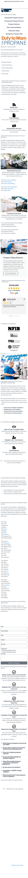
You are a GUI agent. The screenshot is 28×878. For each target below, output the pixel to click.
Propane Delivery (14, 24)
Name (2, 626)
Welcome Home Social (17, 865)
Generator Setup (14, 30)
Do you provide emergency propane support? (12, 757)
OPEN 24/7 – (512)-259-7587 (8, 47)
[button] (14, 10)
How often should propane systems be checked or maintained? (11, 762)
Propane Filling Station (7, 68)
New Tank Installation (14, 27)
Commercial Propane (6, 65)
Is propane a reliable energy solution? (12, 771)
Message (3, 653)
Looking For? (4, 648)
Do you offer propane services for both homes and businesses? (14, 748)
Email (2, 635)
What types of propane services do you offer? (14, 743)
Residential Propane (6, 62)
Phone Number (4, 630)
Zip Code (3, 644)
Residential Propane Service (14, 18)
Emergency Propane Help (14, 34)
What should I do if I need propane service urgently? (14, 775)
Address (3, 639)
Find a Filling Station (10, 273)
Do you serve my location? (11, 767)
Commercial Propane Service (14, 21)
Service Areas (4, 73)
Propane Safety (5, 70)
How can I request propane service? (12, 752)
